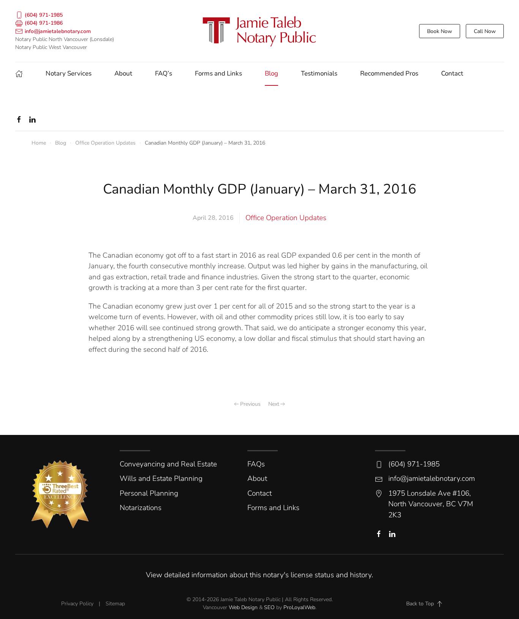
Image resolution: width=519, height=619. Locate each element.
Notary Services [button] (69, 73)
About (123, 73)
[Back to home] (259, 31)
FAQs (256, 464)
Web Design (243, 607)
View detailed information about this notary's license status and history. (259, 575)
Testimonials (319, 73)
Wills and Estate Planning (161, 479)
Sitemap (115, 603)
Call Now (485, 31)
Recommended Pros (389, 73)
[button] (439, 604)
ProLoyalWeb (299, 607)
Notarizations (140, 508)
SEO (269, 607)
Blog (271, 73)
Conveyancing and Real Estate (168, 464)
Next (273, 404)
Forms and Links (218, 73)
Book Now (439, 31)
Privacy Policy (77, 603)
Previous (250, 404)
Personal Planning (149, 493)
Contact (452, 73)
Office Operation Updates (285, 218)
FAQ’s (163, 73)
